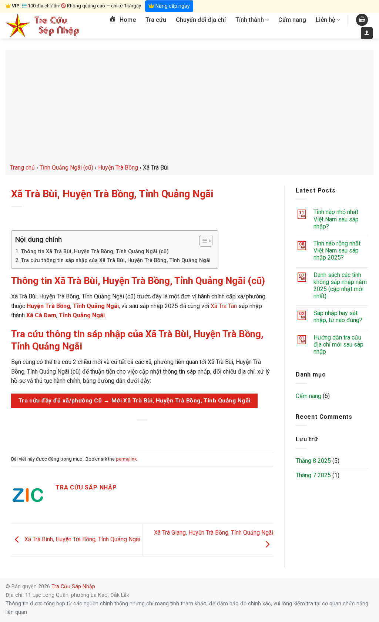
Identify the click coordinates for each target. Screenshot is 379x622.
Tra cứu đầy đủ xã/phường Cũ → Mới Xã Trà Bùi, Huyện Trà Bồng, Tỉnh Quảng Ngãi (135, 400)
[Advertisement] (189, 107)
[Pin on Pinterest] (156, 433)
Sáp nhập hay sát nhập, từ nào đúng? (337, 317)
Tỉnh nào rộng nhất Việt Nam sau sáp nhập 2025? (336, 250)
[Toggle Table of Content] (202, 240)
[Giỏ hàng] (362, 20)
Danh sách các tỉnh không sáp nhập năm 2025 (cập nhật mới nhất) (340, 285)
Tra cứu (155, 19)
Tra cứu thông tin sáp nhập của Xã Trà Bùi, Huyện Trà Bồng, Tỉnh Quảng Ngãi (116, 260)
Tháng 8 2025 (313, 460)
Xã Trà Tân (224, 306)
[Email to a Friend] (142, 433)
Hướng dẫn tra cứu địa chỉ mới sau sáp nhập (338, 344)
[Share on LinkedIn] (169, 433)
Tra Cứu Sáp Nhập (73, 586)
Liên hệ (325, 19)
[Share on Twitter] (129, 433)
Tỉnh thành (249, 19)
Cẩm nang (292, 19)
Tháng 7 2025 (313, 475)
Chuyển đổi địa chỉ (201, 19)
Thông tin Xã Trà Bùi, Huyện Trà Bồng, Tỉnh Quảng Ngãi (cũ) (95, 251)
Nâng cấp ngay (172, 6)
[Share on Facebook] (116, 433)
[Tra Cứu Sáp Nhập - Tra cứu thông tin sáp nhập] (43, 26)
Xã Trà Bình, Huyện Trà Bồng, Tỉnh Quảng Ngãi (81, 539)
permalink (126, 459)
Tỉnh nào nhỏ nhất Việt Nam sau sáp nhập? (336, 219)
